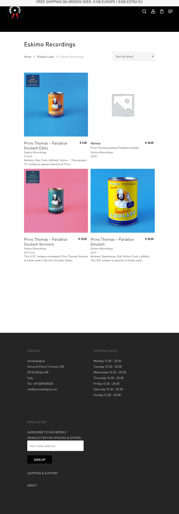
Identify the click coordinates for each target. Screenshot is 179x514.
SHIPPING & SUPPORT (42, 473)
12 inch (28, 156)
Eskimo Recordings (35, 152)
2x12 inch (29, 252)
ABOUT (32, 485)
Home (27, 56)
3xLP (93, 252)
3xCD (94, 156)
